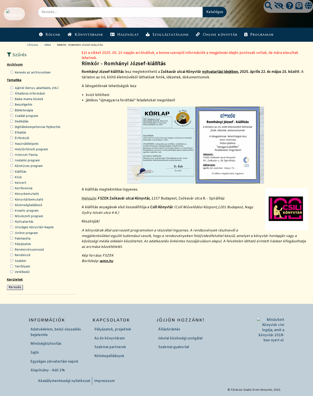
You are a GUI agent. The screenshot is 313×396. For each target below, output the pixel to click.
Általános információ (30, 94)
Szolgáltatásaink (171, 34)
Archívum (15, 65)
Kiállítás (20, 172)
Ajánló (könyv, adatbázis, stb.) (37, 88)
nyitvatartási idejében (220, 72)
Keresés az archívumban (33, 73)
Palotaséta (22, 239)
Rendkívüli (22, 255)
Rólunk (53, 34)
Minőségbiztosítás (45, 343)
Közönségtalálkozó (28, 205)
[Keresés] (268, 6)
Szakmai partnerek (110, 347)
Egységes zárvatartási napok (54, 361)
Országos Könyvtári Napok (34, 227)
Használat (128, 34)
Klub (18, 177)
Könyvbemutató (27, 194)
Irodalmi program (27, 161)
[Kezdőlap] (13, 13)
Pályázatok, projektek (112, 329)
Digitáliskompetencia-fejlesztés (37, 127)
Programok (262, 34)
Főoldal (32, 45)
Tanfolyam (22, 267)
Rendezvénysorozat (29, 250)
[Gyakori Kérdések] (289, 6)
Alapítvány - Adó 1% (47, 370)
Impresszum (104, 381)
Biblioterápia (24, 111)
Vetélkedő (22, 272)
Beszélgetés (23, 105)
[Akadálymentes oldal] (279, 6)
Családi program (26, 116)
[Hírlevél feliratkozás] (299, 6)
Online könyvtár (220, 34)
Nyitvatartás (24, 222)
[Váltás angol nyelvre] (308, 6)
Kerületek (15, 280)
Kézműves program (29, 166)
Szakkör (20, 261)
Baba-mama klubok (29, 99)
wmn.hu (106, 261)
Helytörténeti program (31, 150)
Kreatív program (27, 211)
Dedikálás (22, 122)
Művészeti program (29, 216)
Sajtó (34, 352)
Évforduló (22, 138)
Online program (26, 233)
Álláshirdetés (169, 329)
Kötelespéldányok (109, 356)
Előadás (20, 133)
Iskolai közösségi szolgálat (180, 338)
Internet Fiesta (26, 155)
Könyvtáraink (89, 34)
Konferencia (23, 189)
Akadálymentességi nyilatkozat (64, 381)
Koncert (20, 183)
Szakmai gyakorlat (173, 347)
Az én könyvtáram (109, 338)
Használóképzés (27, 144)
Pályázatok (23, 244)
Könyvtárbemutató (29, 200)
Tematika (14, 80)
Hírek (47, 45)
